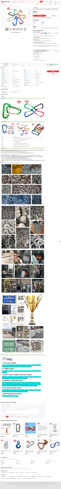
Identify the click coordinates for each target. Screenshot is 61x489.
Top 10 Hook (19, 478)
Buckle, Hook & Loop (11, 472)
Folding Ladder (47, 463)
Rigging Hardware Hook (41, 476)
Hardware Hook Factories (12, 476)
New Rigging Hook (34, 476)
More (1, 465)
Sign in (59, 2)
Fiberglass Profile (32, 460)
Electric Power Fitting (18, 463)
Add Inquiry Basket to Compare (16, 32)
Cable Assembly (3, 463)
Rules (59, 4)
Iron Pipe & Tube (18, 460)
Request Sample (48, 17)
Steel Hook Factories (27, 476)
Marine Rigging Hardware (4, 478)
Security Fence (3, 462)
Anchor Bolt (17, 462)
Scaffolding (2, 460)
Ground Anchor (47, 462)
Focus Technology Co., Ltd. (25, 485)
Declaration (39, 485)
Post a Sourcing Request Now (24, 416)
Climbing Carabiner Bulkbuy (31, 478)
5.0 (49, 65)
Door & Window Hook (4, 472)
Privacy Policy (42, 485)
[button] (42, 66)
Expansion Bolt (32, 462)
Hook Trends (24, 478)
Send (7, 416)
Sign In (34, 60)
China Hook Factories (4, 476)
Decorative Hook (27, 472)
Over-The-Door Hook (33, 472)
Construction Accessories (48, 460)
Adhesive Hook (22, 472)
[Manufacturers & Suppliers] (5, 2)
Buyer (41, 4)
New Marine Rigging (48, 476)
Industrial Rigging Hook (13, 478)
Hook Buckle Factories (20, 476)
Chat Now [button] (54, 15)
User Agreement (35, 485)
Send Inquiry (39, 15)
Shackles (17, 472)
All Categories (3, 4)
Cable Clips (31, 463)
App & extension (50, 4)
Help (45, 4)
